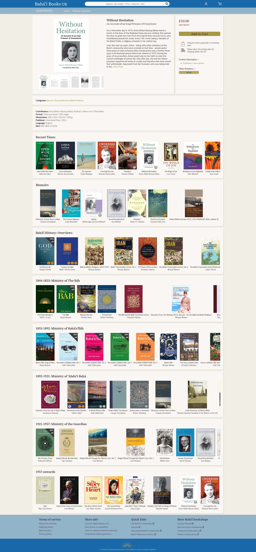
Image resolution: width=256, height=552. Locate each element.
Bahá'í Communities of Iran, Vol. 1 (123, 267)
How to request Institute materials (101, 530)
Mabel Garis (164, 461)
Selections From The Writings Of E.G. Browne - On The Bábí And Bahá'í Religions (181, 315)
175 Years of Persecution (147, 267)
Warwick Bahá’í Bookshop (189, 527)
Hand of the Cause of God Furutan (69, 506)
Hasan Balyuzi (65, 317)
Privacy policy (45, 534)
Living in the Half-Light (214, 171)
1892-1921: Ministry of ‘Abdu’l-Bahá (61, 376)
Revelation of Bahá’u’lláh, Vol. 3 (120, 362)
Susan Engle (135, 509)
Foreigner (127, 171)
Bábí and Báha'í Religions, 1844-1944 (94, 267)
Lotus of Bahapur (65, 171)
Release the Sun (86, 315)
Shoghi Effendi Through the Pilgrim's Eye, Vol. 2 (136, 458)
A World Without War (97, 410)
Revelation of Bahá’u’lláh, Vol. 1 (68, 362)
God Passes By (45, 267)
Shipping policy (46, 527)
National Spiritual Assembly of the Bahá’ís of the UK (197, 413)
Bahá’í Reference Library (142, 534)
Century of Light (67, 267)
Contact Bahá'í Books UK (97, 523)
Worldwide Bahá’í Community (145, 531)
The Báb (66, 315)
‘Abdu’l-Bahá (76, 413)
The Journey (86, 171)
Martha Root (165, 458)
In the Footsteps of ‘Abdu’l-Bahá (197, 410)
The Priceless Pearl (45, 458)
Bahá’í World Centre (67, 270)
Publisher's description (193, 63)
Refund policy (45, 530)
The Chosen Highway (71, 219)
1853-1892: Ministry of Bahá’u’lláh (60, 328)
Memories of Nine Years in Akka (48, 219)
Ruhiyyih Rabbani (45, 461)
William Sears (86, 317)
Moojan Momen (94, 270)
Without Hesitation (81, 10)
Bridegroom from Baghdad (193, 171)
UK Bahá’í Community (141, 523)
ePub (189, 72)
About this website (48, 523)
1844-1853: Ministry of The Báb (58, 280)
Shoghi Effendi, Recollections (67, 458)
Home (66, 10)
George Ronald (184, 523)
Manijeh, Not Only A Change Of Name (162, 506)
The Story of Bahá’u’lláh (189, 362)
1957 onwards (45, 472)
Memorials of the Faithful (76, 410)
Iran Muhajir (116, 222)
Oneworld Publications (188, 531)
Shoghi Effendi (45, 270)
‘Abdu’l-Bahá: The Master (118, 410)
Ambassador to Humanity (139, 410)
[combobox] (127, 4)
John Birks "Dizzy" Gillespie (135, 506)
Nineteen (137, 219)
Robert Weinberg (107, 317)
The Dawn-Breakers (45, 315)
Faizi (45, 506)
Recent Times (53, 100)
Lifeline (94, 219)
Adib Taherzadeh (68, 365)
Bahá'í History (77, 100)
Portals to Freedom (158, 219)
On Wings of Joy (171, 171)
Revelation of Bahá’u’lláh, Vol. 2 (94, 362)
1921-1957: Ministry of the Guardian (61, 424)
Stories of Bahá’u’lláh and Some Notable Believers (219, 362)
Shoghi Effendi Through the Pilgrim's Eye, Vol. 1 (98, 458)
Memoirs (65, 100)
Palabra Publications (187, 534)
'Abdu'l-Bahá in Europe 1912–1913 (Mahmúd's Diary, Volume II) (194, 219)
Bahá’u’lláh (168, 362)
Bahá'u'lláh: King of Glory (45, 362)
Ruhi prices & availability (96, 527)
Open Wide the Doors (45, 171)
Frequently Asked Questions (98, 534)
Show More (118, 66)
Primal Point (107, 315)
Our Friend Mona (113, 506)
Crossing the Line (107, 171)
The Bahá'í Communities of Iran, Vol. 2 (173, 267)
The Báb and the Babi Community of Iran (133, 315)
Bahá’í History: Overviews (54, 233)
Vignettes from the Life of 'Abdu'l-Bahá (50, 410)
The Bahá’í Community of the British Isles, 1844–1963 (210, 267)
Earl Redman (98, 461)
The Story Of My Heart (93, 506)
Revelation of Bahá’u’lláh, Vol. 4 (145, 362)
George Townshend (118, 413)
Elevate (135, 527)
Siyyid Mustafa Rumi (116, 219)
